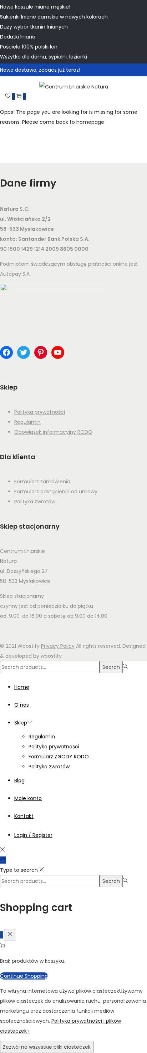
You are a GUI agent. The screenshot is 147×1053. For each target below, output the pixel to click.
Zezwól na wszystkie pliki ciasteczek (47, 1047)
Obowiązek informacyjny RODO (53, 432)
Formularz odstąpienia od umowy (55, 491)
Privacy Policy (58, 646)
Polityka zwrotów (34, 501)
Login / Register (33, 835)
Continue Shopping (24, 976)
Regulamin (27, 422)
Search (111, 667)
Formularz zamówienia (42, 481)
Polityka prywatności (39, 412)
